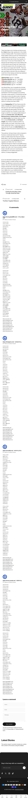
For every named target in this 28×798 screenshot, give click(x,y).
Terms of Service (19, 729)
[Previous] (1, 1)
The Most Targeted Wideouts (11, 201)
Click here (21, 166)
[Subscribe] (24, 767)
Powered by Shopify (19, 789)
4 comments (24, 184)
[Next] (26, 1)
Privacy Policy (10, 729)
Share (4, 184)
